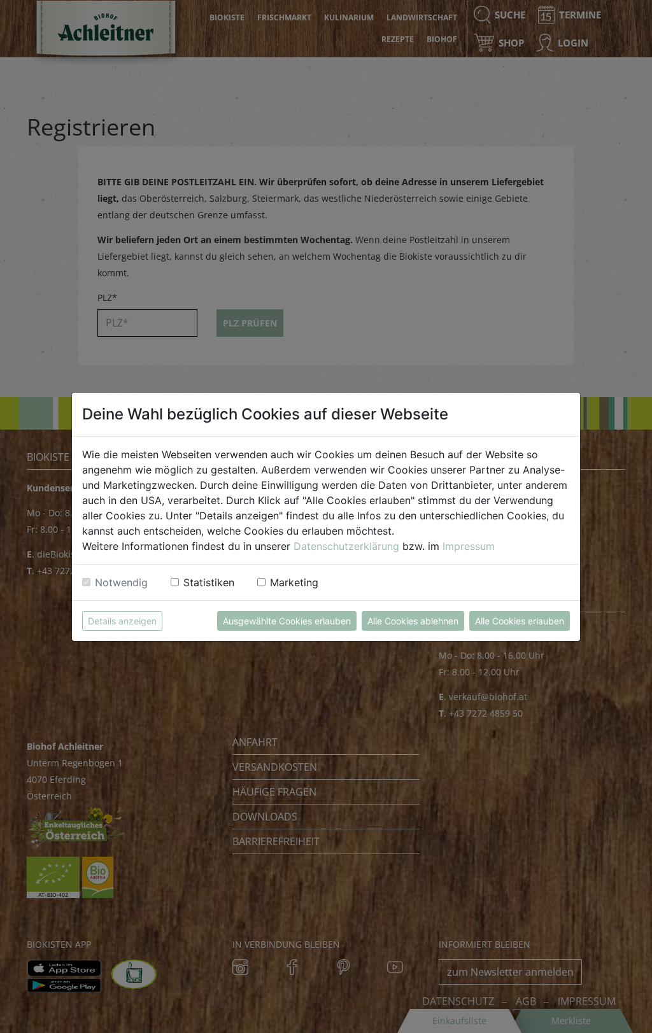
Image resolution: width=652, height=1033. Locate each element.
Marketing (294, 582)
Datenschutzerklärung (346, 546)
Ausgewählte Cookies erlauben (287, 620)
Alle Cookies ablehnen (412, 620)
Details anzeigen (122, 620)
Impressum (469, 546)
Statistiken (208, 582)
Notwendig (121, 582)
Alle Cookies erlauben (519, 620)
